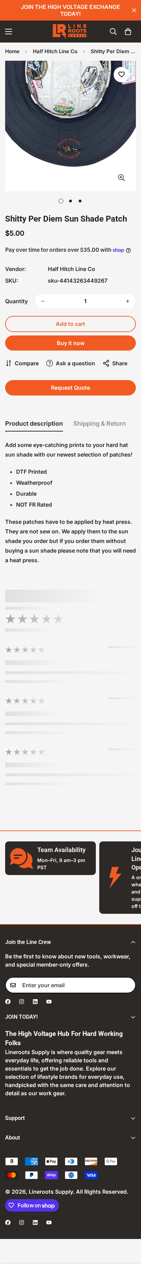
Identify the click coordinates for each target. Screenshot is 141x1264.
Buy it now (71, 343)
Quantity (16, 301)
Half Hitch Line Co (55, 51)
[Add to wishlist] (121, 74)
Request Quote (70, 387)
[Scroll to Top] (129, 1228)
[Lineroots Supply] (71, 32)
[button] (128, 31)
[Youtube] (49, 1001)
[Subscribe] (128, 985)
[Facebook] (8, 1001)
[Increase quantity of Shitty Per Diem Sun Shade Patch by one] (128, 301)
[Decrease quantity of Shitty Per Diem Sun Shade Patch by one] (43, 301)
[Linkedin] (35, 1001)
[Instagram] (21, 1001)
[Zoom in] (121, 177)
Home (12, 51)
